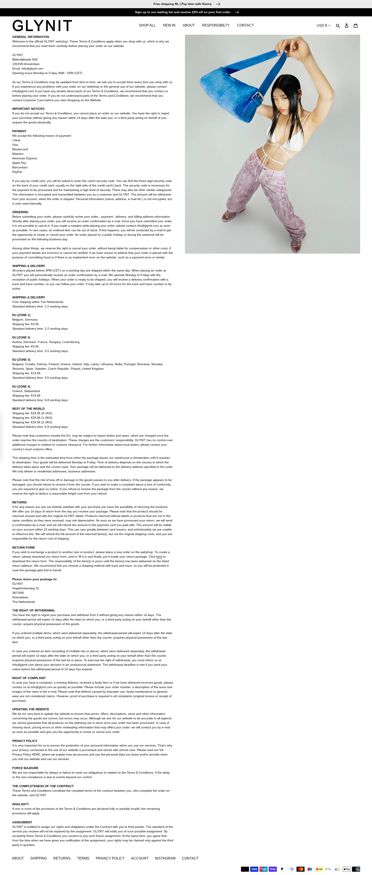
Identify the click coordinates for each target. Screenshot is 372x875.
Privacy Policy (110, 858)
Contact (190, 858)
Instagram (165, 858)
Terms (83, 858)
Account (140, 858)
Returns (62, 858)
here (159, 556)
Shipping (38, 858)
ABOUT (18, 858)
